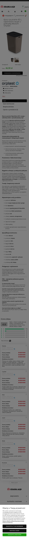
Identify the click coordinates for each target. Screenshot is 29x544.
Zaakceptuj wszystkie (14, 534)
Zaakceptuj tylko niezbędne (14, 526)
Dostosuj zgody (14, 530)
